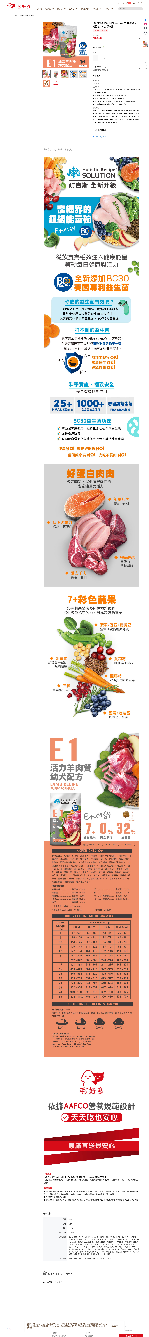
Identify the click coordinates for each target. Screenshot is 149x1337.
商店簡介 (55, 1333)
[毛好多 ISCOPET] (19, 6)
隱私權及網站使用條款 (59, 1336)
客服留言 (87, 1333)
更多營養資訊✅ (98, 47)
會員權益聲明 (89, 1336)
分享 (96, 136)
